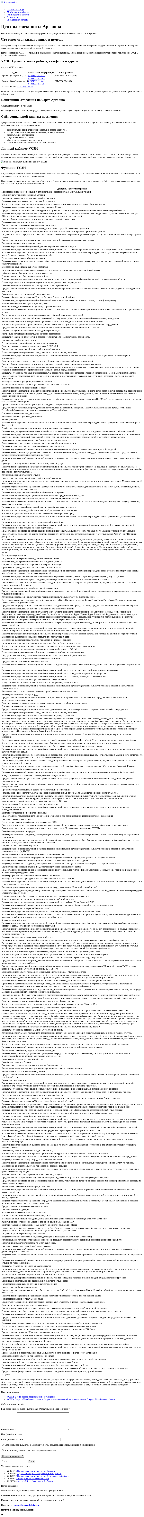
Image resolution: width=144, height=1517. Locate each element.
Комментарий (8, 1429)
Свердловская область (17, 20)
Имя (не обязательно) (11, 1434)
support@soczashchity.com (26, 1505)
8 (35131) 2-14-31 (36, 75)
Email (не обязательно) (12, 1439)
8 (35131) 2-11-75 (36, 84)
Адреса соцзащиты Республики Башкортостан (39, 1473)
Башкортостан (13, 17)
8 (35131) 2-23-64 (36, 78)
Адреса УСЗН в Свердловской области (34, 1481)
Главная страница (15, 9)
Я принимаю (30, 1450)
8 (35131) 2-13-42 (36, 81)
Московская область (19, 12)
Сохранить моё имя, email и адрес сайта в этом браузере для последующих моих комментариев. (50, 1445)
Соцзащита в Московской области (32, 1478)
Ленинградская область (18, 14)
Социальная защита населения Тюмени (36, 1471)
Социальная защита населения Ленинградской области (43, 1476)
